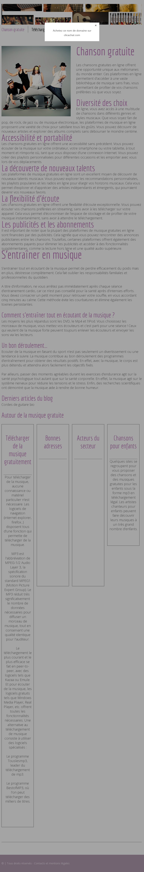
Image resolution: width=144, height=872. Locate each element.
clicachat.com (72, 35)
